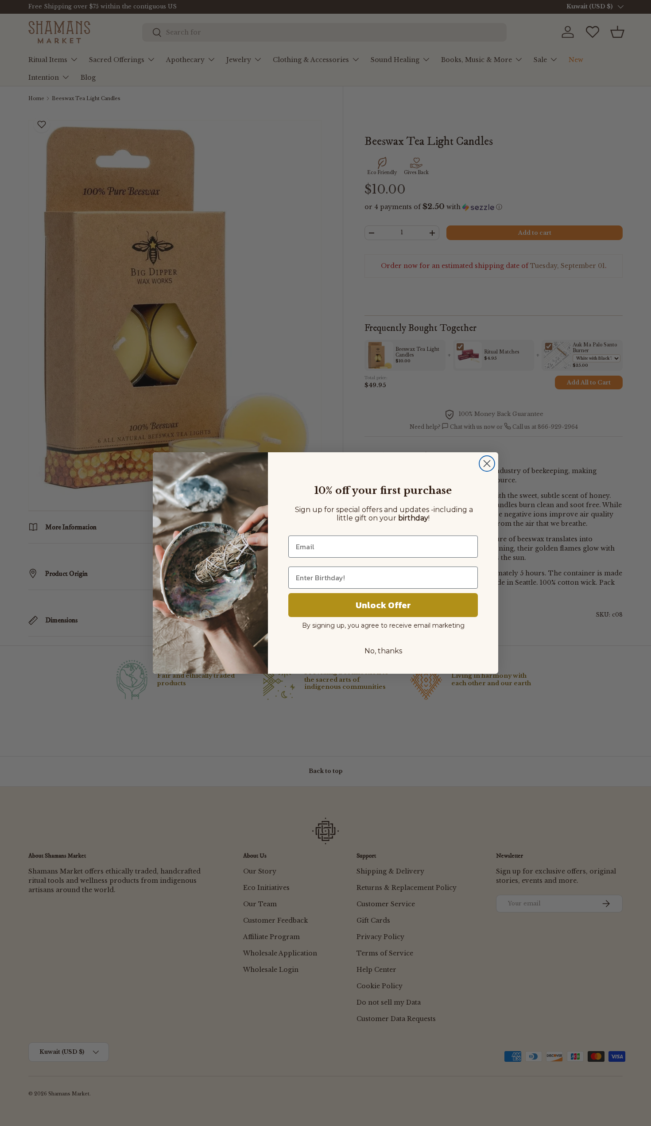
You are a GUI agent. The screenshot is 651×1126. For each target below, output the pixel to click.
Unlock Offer (383, 605)
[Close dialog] (487, 463)
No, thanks (383, 651)
